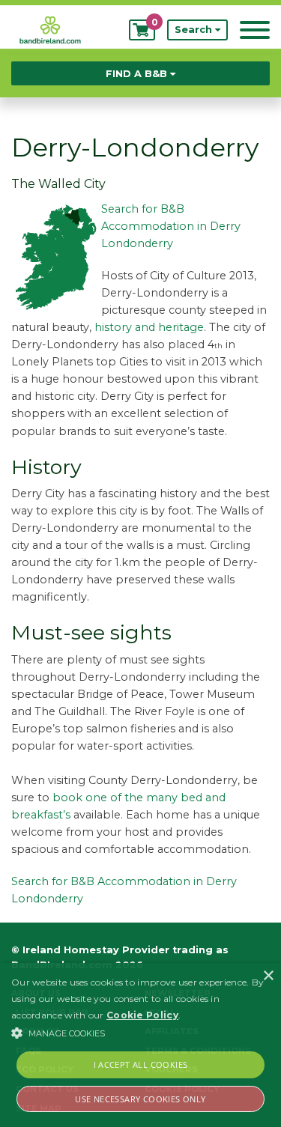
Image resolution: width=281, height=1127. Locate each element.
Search (195, 29)
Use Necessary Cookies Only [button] (140, 1099)
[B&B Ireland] (50, 29)
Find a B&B (138, 73)
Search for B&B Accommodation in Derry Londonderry (171, 226)
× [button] (268, 976)
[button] (140, 1032)
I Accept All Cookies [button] (141, 1064)
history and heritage (149, 327)
